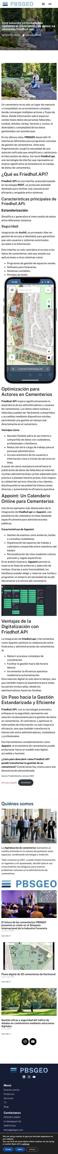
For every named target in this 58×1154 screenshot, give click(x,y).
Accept (8, 1149)
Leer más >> (6, 936)
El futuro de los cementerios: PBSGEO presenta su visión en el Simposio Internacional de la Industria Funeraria (24, 925)
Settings (32, 1149)
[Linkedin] (24, 1076)
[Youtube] (32, 1041)
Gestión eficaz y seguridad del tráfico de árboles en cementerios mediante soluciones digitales (27, 1023)
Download (25, 782)
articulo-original (9, 782)
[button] (43, 4)
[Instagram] (25, 1041)
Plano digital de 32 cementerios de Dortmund (28, 974)
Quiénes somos (17, 803)
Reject (20, 1149)
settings (25, 1144)
